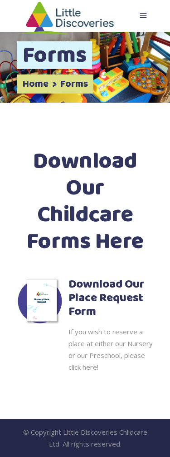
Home (36, 84)
